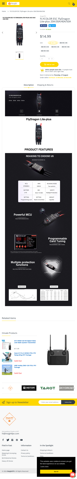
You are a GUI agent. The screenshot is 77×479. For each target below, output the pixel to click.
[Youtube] (21, 440)
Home (4, 11)
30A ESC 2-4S (63, 43)
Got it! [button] (56, 471)
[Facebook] (3, 440)
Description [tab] (29, 85)
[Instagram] (12, 440)
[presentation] (3, 388)
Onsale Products (9, 333)
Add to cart (50, 64)
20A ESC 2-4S (53, 43)
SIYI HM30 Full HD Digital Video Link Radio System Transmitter (25, 341)
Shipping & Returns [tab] (45, 85)
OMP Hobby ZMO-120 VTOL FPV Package (25, 366)
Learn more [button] (44, 466)
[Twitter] (8, 440)
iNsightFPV (43, 16)
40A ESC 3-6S (65, 47)
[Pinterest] (17, 440)
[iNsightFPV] (13, 3)
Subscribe (68, 402)
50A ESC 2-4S (55, 47)
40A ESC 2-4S (45, 47)
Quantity (42, 56)
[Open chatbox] (72, 475)
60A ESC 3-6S (45, 51)
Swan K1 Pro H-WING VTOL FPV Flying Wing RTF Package (25, 354)
